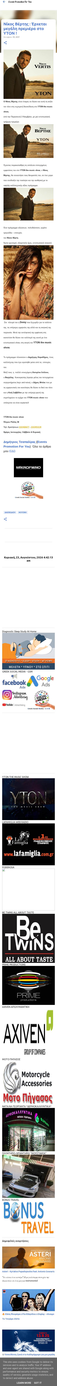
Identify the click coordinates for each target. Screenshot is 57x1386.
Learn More (24, 1383)
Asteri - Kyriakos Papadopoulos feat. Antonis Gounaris (28, 1271)
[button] (5, 43)
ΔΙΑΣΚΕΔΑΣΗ (10, 512)
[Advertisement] (28, 597)
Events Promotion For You (19, 1)
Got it (38, 1383)
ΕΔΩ (12, 451)
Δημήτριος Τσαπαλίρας (20, 441)
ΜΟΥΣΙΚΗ (22, 512)
